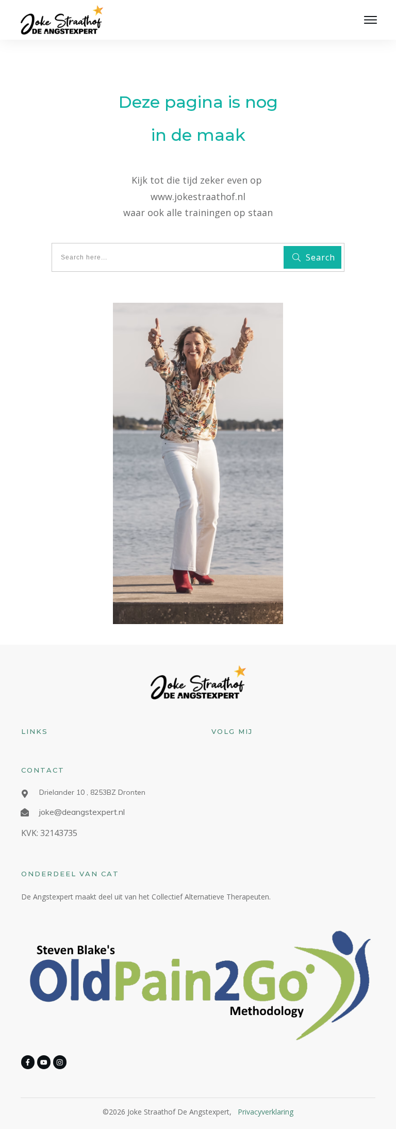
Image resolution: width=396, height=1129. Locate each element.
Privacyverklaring (265, 1112)
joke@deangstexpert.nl (82, 812)
